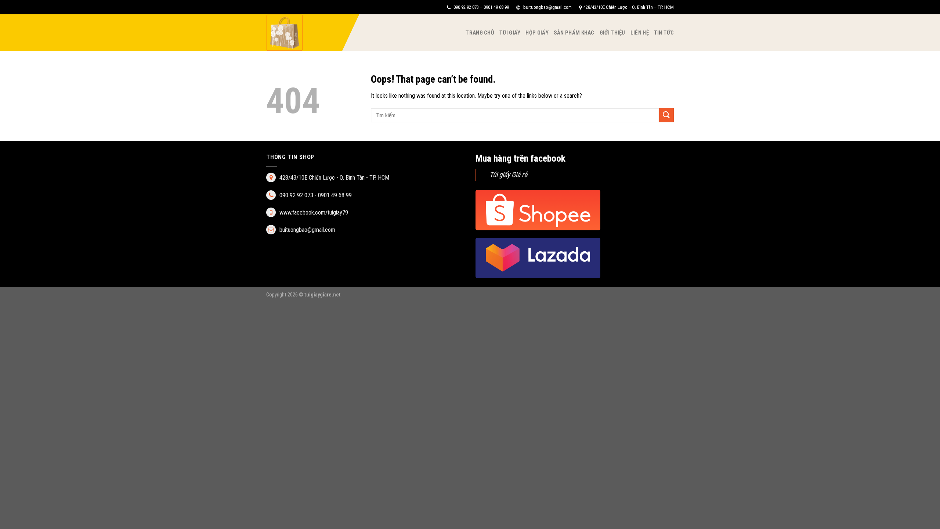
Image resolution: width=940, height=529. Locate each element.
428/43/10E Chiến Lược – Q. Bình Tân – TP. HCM (628, 7)
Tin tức (664, 32)
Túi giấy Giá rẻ (508, 174)
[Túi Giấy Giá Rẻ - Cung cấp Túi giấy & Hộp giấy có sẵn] (303, 32)
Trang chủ (480, 32)
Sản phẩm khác (574, 32)
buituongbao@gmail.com (547, 7)
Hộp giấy (536, 32)
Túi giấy (509, 32)
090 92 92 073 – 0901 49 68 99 (480, 7)
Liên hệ (639, 32)
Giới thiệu (612, 32)
